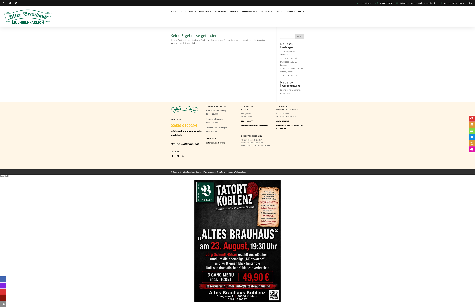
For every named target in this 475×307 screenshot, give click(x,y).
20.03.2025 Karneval (288, 75)
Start (174, 11)
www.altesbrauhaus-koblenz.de (254, 125)
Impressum (211, 138)
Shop (278, 11)
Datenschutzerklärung (215, 143)
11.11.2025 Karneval (288, 58)
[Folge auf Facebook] (3, 3)
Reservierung (366, 3)
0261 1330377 (247, 121)
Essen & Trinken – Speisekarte (195, 11)
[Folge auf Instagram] (9, 3)
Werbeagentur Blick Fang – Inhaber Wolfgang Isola (225, 172)
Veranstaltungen (295, 11)
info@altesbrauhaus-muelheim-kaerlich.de (418, 3)
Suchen (300, 36)
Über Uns (265, 11)
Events (233, 11)
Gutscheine (220, 11)
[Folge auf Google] (16, 3)
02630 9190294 (386, 3)
